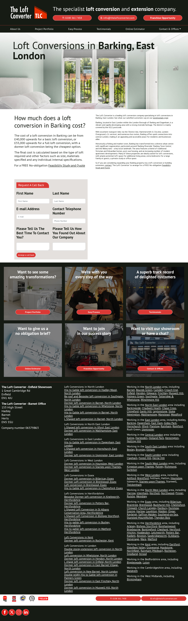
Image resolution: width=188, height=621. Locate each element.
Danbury (162, 508)
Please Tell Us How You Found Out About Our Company (69, 233)
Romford (178, 426)
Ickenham (142, 493)
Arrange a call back (26, 255)
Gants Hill (146, 411)
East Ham (157, 423)
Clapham (132, 458)
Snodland (132, 554)
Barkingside (134, 408)
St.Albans (173, 536)
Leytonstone (160, 411)
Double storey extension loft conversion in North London (93, 550)
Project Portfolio (44, 29)
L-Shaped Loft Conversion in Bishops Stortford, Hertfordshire (91, 517)
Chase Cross (169, 408)
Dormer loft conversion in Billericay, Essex (89, 478)
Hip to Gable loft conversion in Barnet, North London (91, 414)
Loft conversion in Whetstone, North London (90, 555)
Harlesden (141, 438)
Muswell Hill (176, 393)
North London (153, 387)
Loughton (151, 511)
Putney (159, 466)
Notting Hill (134, 441)
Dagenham (143, 423)
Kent (148, 544)
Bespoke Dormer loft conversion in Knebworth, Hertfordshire (92, 498)
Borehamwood (166, 526)
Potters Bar (172, 532)
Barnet (131, 390)
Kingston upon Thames (140, 466)
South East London (156, 446)
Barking (131, 423)
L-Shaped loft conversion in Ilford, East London (91, 427)
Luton (146, 562)
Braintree (132, 505)
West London (152, 475)
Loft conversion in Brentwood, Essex (85, 485)
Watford (152, 539)
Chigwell (132, 508)
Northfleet (133, 550)
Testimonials (104, 29)
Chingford (133, 411)
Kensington (172, 438)
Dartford (174, 544)
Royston (141, 536)
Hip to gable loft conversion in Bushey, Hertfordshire (87, 524)
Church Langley (147, 508)
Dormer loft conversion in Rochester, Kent (89, 540)
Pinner (179, 493)
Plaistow (154, 426)
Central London (154, 434)
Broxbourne (133, 529)
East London (152, 420)
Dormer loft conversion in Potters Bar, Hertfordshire (86, 504)
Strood (143, 554)
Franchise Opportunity (94, 368)
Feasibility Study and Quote (66, 165)
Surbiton (132, 469)
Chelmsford (178, 505)
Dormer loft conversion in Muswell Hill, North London (91, 589)
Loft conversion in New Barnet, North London (91, 571)
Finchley (162, 393)
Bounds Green (144, 390)
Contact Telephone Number (67, 211)
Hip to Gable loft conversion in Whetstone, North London (93, 407)
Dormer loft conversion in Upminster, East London (93, 455)
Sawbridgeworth (157, 536)
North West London (156, 490)
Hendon (140, 393)
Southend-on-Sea (168, 514)
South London (153, 455)
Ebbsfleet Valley (136, 547)
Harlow (140, 511)
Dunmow (173, 508)
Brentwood (145, 505)
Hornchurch (134, 426)
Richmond (170, 466)
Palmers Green (135, 396)
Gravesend (153, 547)
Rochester (170, 550)
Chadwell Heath (151, 408)
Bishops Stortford (146, 526)
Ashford (131, 478)
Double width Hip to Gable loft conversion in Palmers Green (90, 576)
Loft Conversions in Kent (78, 537)
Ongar (171, 511)
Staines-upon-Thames (152, 481)
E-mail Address (28, 208)
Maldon (162, 511)
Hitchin (131, 532)
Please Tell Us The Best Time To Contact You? (32, 233)
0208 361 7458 (72, 18)
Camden (158, 390)
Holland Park (156, 438)
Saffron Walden (147, 514)
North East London (156, 405)
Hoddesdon (143, 532)
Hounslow (176, 478)
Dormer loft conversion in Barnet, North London (92, 403)
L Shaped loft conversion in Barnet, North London (93, 419)
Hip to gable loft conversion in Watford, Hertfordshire (87, 530)
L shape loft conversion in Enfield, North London (92, 562)
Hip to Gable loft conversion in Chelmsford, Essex (93, 488)
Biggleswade (134, 562)
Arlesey (131, 526)
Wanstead (164, 414)
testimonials (158, 118)
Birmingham (134, 579)
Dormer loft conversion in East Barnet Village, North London (91, 566)
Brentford (143, 478)
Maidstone (166, 547)
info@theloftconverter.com (117, 18)
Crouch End (171, 390)
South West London (156, 463)
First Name (24, 193)
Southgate (151, 396)
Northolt (155, 493)
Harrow (131, 493)
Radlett (131, 536)
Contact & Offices (169, 29)
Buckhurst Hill (161, 505)
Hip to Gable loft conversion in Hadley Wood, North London (90, 391)
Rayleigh (132, 514)
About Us (15, 29)
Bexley (130, 449)
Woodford (176, 414)
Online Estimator (135, 29)
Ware (143, 539)
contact (108, 165)
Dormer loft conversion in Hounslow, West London (93, 463)
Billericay (175, 501)
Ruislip (131, 496)
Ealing (130, 438)
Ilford (145, 426)
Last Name (61, 193)
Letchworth (158, 532)
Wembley (141, 496)
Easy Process (75, 29)
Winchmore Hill (150, 399)
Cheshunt (162, 529)
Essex (148, 501)
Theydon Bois (162, 517)
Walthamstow (149, 414)
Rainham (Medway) (152, 550)
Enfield (131, 393)
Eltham (150, 449)
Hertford (174, 529)
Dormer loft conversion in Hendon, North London (93, 558)
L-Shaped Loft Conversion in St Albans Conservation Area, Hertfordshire (86, 511)
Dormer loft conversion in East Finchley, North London (91, 582)
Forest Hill (145, 458)
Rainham (166, 426)
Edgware (152, 393)
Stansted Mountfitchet (140, 517)
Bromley (140, 449)
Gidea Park (170, 423)
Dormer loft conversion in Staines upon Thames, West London (93, 468)
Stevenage (133, 539)
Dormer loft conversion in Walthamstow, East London (91, 432)
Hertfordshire (153, 523)
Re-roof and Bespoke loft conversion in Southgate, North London (94, 398)
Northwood (167, 493)
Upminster (148, 429)
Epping (131, 511)
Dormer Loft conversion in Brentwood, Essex (90, 481)
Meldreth (132, 571)
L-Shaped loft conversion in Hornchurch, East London (90, 450)
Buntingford (149, 529)
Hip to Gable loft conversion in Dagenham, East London (92, 444)
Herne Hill (158, 458)
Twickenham (134, 484)
